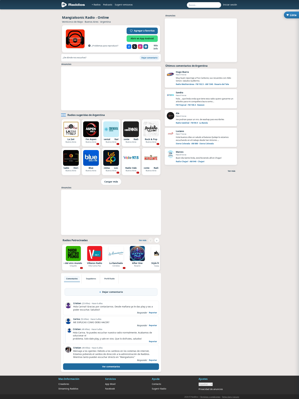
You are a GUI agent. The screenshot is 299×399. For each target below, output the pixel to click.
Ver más (142, 240)
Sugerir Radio (159, 388)
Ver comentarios (111, 366)
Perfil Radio (109, 279)
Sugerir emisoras (124, 4)
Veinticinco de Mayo (72, 21)
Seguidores (91, 279)
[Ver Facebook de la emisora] (129, 46)
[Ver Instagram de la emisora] (140, 46)
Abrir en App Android (142, 38)
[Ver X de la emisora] (134, 46)
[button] (142, 31)
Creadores (63, 383)
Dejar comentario (149, 57)
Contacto (156, 383)
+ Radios (96, 4)
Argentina (105, 21)
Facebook (110, 388)
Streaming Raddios (68, 388)
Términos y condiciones (210, 397)
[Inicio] (73, 4)
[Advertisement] (44, 58)
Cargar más (111, 181)
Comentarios (72, 279)
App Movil (110, 383)
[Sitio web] (145, 46)
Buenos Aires (91, 21)
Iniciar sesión (230, 4)
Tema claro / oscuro (230, 397)
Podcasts (107, 4)
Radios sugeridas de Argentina (86, 115)
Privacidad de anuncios (211, 389)
